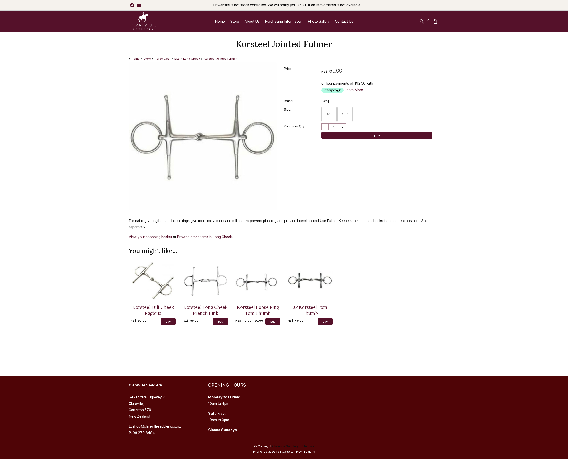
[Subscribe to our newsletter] (139, 5)
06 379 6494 (144, 432)
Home (220, 21)
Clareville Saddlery (285, 446)
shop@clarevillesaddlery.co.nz (157, 426)
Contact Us (344, 21)
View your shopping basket (150, 237)
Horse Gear (163, 58)
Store (234, 21)
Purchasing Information (283, 21)
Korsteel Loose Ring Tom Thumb (258, 310)
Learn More (354, 90)
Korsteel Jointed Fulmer (220, 58)
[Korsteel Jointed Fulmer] (203, 209)
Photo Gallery (319, 21)
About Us (252, 21)
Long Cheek (192, 58)
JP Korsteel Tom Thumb (310, 310)
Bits (176, 58)
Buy (377, 136)
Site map (308, 446)
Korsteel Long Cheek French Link (205, 310)
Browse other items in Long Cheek (204, 237)
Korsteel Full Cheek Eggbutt (153, 310)
